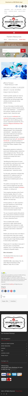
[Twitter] (22, 6)
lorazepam (21, 187)
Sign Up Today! (21, 11)
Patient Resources (13, 39)
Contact (3, 348)
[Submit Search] (23, 51)
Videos (17, 54)
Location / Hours (13, 11)
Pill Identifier (18, 9)
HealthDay (11, 284)
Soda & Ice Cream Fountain (7, 343)
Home (5, 39)
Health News (8, 54)
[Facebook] (17, 6)
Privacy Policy (4, 355)
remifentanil (15, 116)
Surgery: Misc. (5, 301)
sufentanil (6, 118)
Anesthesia (13, 301)
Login (5, 13)
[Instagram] (20, 6)
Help (12, 9)
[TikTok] (25, 6)
